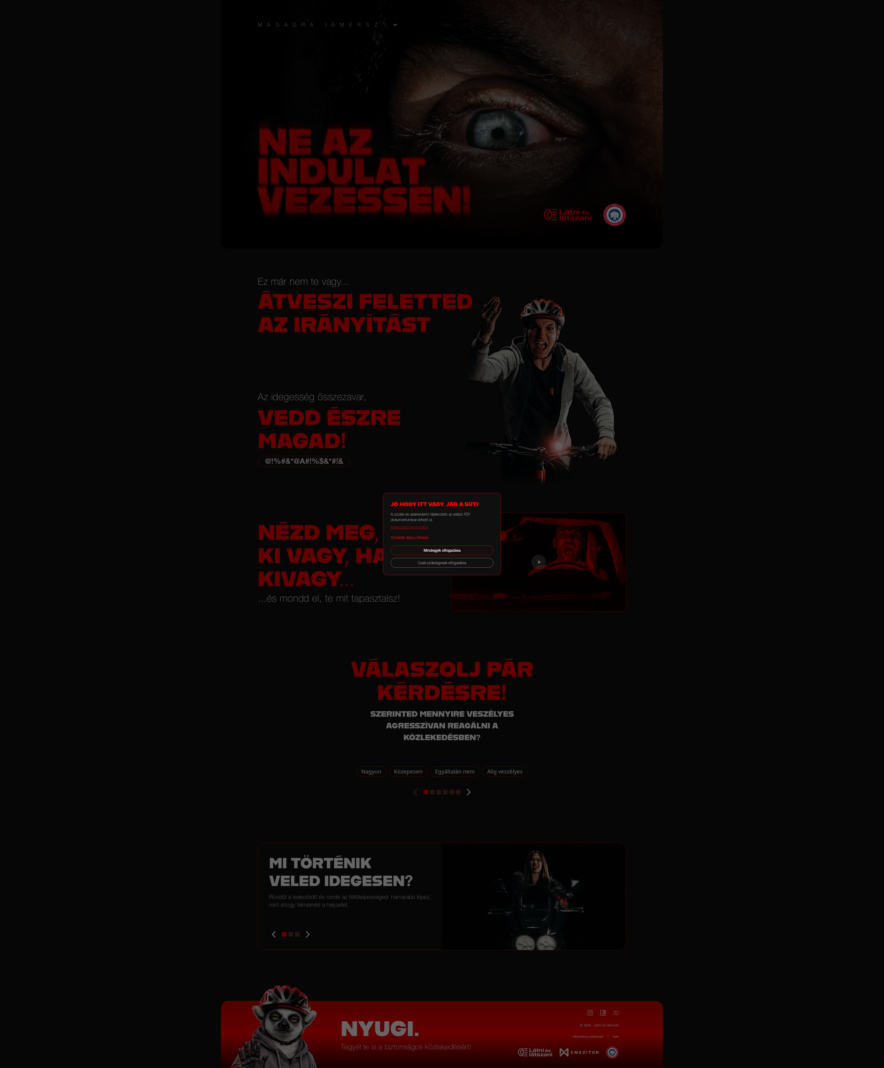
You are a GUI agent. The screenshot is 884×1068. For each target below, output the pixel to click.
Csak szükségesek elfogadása (442, 562)
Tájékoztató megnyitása (409, 527)
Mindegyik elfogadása (442, 550)
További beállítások (410, 538)
